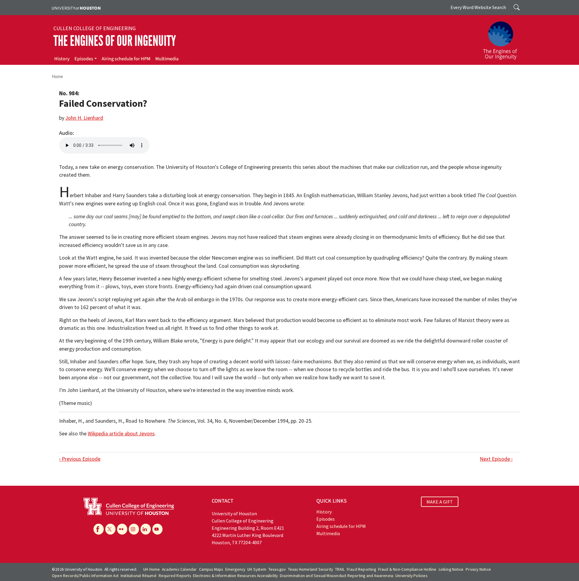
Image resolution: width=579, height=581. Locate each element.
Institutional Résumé (139, 575)
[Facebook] (98, 529)
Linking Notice (451, 569)
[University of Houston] (76, 8)
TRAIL (340, 569)
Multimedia (167, 58)
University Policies (411, 575)
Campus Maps (211, 569)
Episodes (83, 58)
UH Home (151, 569)
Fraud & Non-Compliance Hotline (407, 569)
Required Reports (175, 575)
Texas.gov (277, 569)
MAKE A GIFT (439, 502)
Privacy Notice (478, 569)
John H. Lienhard (84, 118)
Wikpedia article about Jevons (121, 433)
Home (57, 76)
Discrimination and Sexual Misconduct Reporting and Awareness (336, 575)
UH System (256, 569)
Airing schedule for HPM (126, 58)
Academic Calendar (179, 569)
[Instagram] (134, 529)
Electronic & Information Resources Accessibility (235, 575)
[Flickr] (122, 529)
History (62, 58)
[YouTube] (157, 529)
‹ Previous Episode (79, 459)
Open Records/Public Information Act (85, 575)
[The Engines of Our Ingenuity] (503, 38)
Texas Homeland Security (310, 569)
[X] (110, 529)
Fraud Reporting (361, 569)
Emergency (235, 569)
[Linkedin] (146, 529)
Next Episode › (496, 459)
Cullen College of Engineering (94, 28)
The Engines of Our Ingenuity (114, 41)
